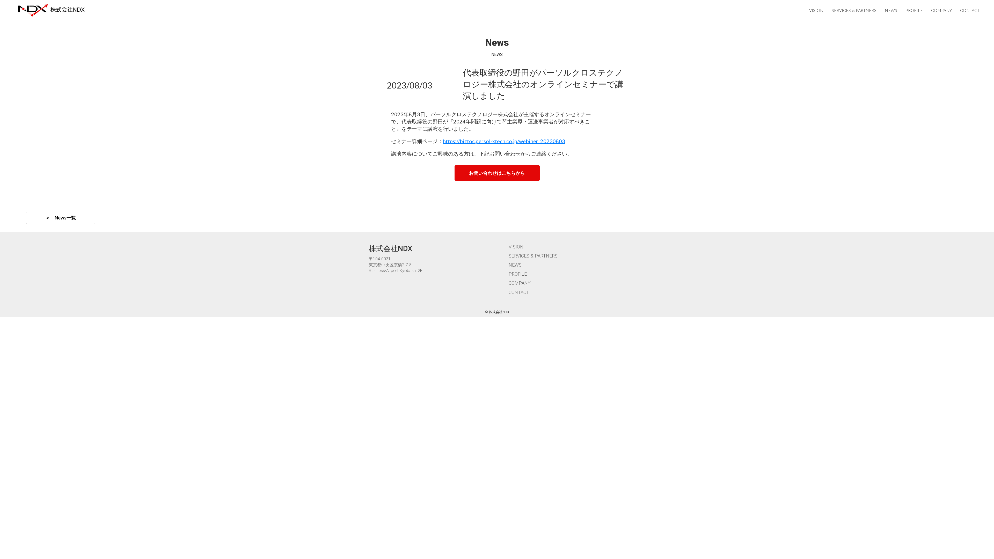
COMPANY (941, 10)
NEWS (891, 10)
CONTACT (970, 10)
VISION (816, 10)
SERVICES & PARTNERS (854, 10)
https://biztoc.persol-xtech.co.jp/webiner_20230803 (504, 141)
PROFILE (914, 10)
